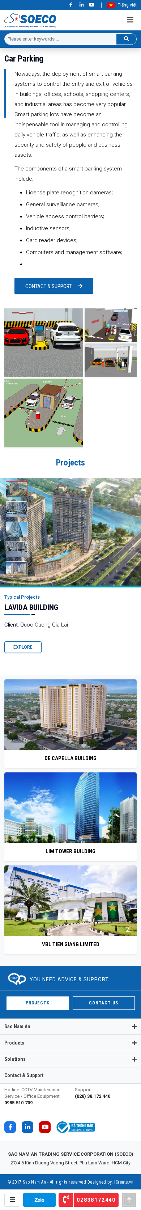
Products (14, 1043)
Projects (37, 1002)
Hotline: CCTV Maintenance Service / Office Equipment (32, 1096)
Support (92, 1093)
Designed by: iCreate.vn (110, 1182)
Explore (23, 647)
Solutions (15, 1059)
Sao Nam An (17, 1026)
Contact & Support (48, 286)
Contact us (103, 1002)
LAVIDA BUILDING (31, 607)
